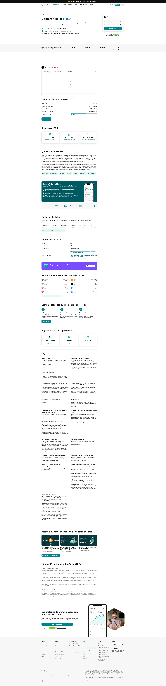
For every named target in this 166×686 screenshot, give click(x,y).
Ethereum (76, 283)
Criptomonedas (45, 652)
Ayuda (84, 652)
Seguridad (44, 654)
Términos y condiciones (103, 643)
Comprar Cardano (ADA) (74, 650)
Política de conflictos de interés (103, 648)
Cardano (46, 279)
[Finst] (45, 5)
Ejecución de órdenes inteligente (60, 652)
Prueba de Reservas (87, 645)
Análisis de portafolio (59, 654)
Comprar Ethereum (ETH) (74, 645)
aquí (87, 678)
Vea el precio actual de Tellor (69, 139)
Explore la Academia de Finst (51, 555)
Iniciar (111, 4)
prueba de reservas (64, 193)
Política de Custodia (102, 654)
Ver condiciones (62, 266)
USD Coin (76, 291)
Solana (46, 287)
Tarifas (43, 650)
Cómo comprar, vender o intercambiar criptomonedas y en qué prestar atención (50, 548)
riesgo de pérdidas (58, 54)
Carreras (89, 647)
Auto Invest (57, 647)
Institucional (44, 645)
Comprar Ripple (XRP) (74, 647)
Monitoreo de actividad (60, 658)
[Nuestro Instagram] (121, 651)
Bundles (57, 643)
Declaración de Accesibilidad (101, 660)
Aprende (85, 658)
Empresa (85, 643)
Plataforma (44, 647)
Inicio (43, 643)
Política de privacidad (103, 650)
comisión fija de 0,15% (68, 189)
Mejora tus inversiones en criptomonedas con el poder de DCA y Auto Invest (68, 548)
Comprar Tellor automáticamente (88, 341)
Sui (74, 287)
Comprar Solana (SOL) (74, 652)
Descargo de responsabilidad (101, 662)
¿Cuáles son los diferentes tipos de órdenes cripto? (87, 548)
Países (43, 656)
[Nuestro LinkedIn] (118, 651)
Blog (84, 656)
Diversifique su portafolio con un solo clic (69, 342)
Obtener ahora (91, 266)
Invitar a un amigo (86, 650)
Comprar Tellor (46, 119)
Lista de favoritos (59, 656)
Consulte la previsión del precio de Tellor (88, 140)
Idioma (113, 641)
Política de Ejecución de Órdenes (103, 657)
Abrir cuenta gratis (57, 624)
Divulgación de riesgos (103, 645)
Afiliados (85, 654)
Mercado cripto (58, 650)
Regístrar (117, 4)
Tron (45, 291)
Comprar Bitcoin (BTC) (74, 643)
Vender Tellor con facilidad (50, 139)
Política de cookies (102, 652)
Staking (57, 645)
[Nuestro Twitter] (113, 651)
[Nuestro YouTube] (116, 651)
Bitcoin (75, 279)
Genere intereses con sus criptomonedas (50, 342)
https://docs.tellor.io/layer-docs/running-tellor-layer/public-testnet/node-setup (83, 251)
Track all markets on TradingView (69, 97)
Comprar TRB (112, 28)
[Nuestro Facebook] (123, 651)
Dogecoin (46, 283)
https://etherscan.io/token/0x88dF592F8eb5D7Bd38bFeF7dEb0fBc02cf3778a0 (83, 256)
